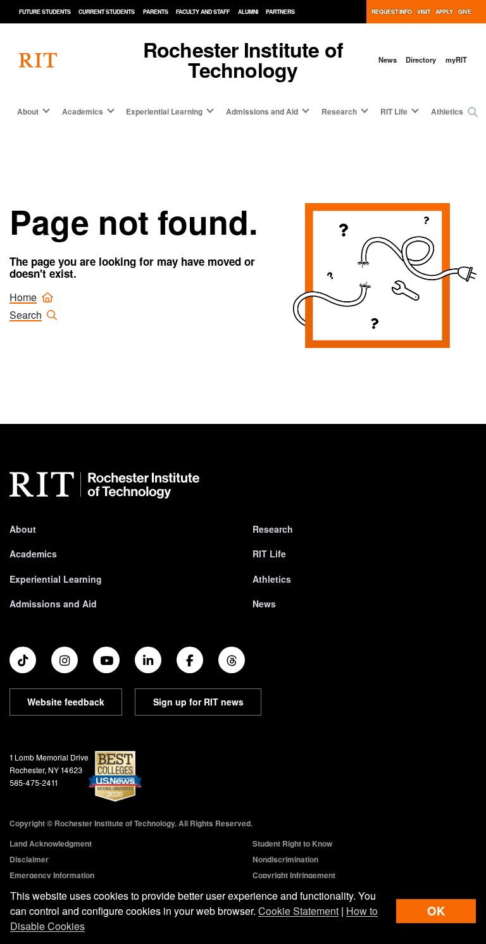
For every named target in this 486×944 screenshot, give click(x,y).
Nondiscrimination (285, 859)
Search (25, 314)
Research (272, 529)
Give (464, 12)
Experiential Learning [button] (164, 111)
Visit (423, 12)
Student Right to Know (292, 843)
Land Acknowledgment (50, 843)
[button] (473, 112)
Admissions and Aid (53, 603)
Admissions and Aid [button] (262, 111)
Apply (444, 12)
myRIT (456, 59)
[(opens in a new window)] (22, 660)
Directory (421, 59)
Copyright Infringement (293, 875)
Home (23, 297)
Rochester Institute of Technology (243, 59)
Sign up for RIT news (198, 701)
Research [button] (339, 111)
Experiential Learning (55, 579)
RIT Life (269, 553)
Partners (280, 12)
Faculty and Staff (203, 12)
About (22, 529)
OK (436, 910)
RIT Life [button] (394, 111)
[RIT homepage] (38, 60)
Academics (33, 553)
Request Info (391, 12)
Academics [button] (82, 111)
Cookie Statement (298, 911)
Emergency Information (51, 875)
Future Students (45, 12)
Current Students (106, 12)
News (387, 59)
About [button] (28, 111)
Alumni (248, 12)
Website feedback (65, 701)
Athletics (447, 111)
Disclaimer (29, 859)
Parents (155, 12)
